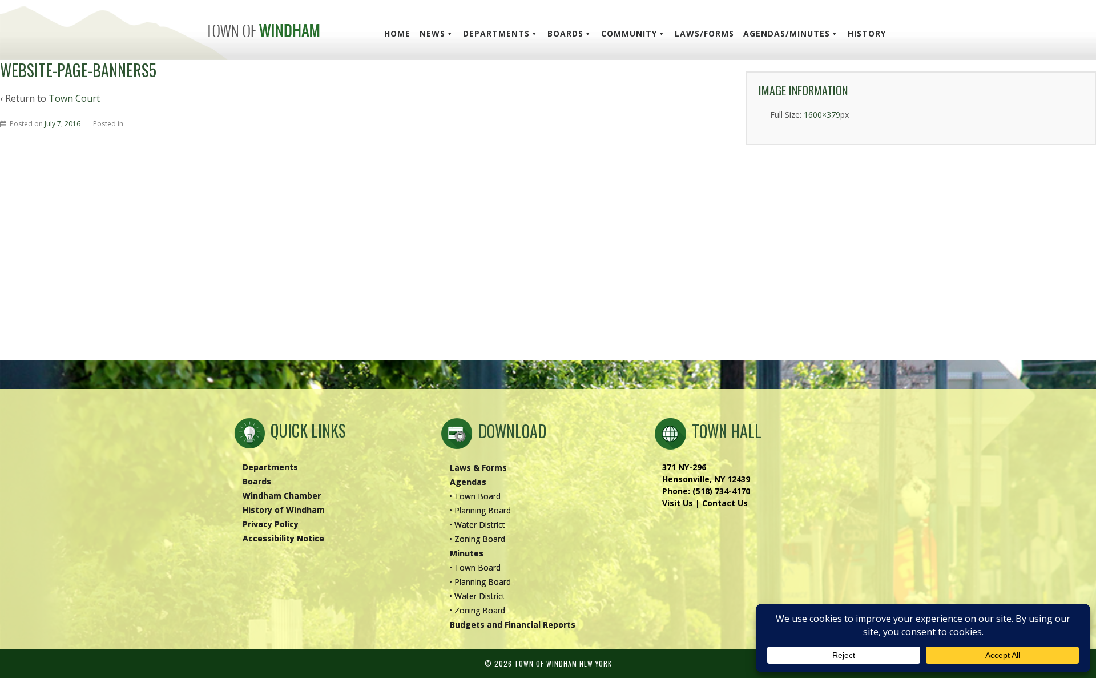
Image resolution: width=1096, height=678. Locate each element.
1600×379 (822, 114)
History (867, 33)
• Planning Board (480, 510)
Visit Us (677, 503)
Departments (496, 33)
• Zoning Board (477, 538)
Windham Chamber (282, 495)
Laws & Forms (478, 467)
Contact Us (725, 503)
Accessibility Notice (283, 538)
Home (397, 33)
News (432, 33)
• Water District (477, 524)
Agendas (468, 481)
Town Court (74, 98)
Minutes (466, 553)
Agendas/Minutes (786, 33)
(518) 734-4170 (721, 491)
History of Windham (284, 509)
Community (629, 33)
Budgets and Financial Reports (512, 624)
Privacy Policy (271, 524)
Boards (565, 33)
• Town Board (475, 496)
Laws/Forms (704, 33)
